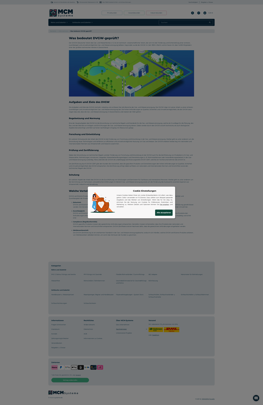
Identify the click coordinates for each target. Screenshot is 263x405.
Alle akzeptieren (164, 213)
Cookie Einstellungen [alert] (144, 191)
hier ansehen (164, 204)
